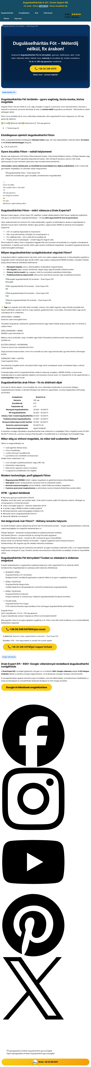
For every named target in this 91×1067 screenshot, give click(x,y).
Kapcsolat (18, 18)
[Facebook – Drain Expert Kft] (33, 766)
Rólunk (6, 18)
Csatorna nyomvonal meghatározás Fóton (17, 347)
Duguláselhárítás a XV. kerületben (19, 575)
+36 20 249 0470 (15, 1038)
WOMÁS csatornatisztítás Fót (12, 333)
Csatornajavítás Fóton (9, 361)
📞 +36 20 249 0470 (45, 68)
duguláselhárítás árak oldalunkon (41, 431)
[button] (75, 15)
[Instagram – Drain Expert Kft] (33, 829)
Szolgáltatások (24, 13)
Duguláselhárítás (7, 13)
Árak (36, 13)
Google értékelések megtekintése (26, 687)
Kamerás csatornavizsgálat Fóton (14, 319)
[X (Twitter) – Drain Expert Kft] (33, 1019)
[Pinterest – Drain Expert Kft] (33, 956)
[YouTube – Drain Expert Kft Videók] (33, 893)
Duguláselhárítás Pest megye (17, 604)
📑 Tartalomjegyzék (12, 128)
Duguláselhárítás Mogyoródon (17, 584)
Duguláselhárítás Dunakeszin (17, 594)
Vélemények (48, 13)
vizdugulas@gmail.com (17, 1041)
